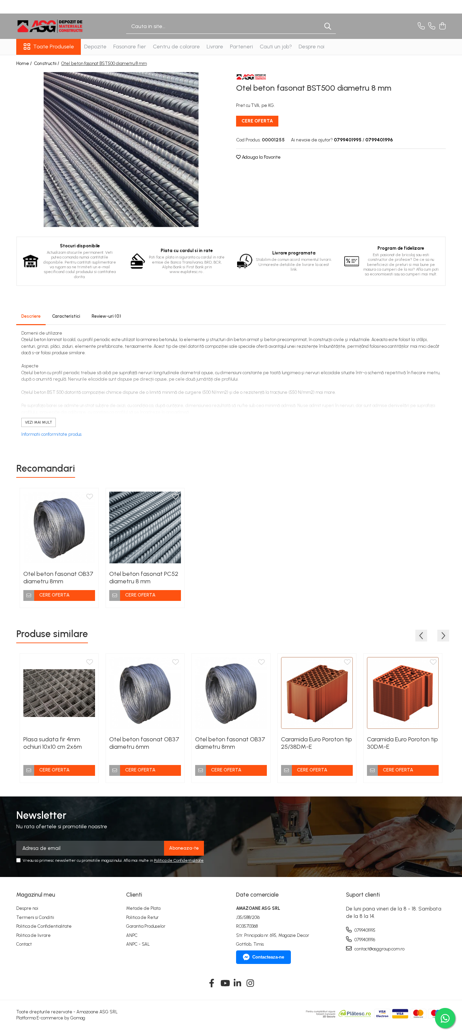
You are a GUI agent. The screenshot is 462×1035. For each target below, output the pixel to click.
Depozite (95, 46)
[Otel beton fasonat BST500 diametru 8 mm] (121, 149)
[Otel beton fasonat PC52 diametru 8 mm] (145, 527)
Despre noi (311, 46)
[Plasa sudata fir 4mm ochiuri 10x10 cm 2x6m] (59, 693)
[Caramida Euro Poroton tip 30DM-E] (403, 693)
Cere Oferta (257, 121)
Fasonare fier (129, 46)
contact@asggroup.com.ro (379, 948)
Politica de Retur (142, 917)
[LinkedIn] (238, 983)
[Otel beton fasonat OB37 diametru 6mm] (145, 693)
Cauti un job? (276, 46)
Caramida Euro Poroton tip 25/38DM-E (316, 743)
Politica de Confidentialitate (179, 860)
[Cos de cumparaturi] (442, 26)
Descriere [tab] (31, 316)
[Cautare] (328, 26)
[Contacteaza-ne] (421, 26)
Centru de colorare (176, 46)
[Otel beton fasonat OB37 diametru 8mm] (59, 527)
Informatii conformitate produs (51, 434)
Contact (24, 944)
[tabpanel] (121, 149)
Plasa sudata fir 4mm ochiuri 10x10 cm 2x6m (52, 743)
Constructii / (47, 63)
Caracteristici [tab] (66, 316)
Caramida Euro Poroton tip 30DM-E (402, 743)
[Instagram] (250, 983)
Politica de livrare (33, 935)
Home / (24, 63)
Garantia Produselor (145, 926)
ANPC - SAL (138, 944)
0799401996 (364, 939)
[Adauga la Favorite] (89, 497)
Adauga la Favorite (261, 157)
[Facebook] (212, 983)
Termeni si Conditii (35, 917)
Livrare (215, 46)
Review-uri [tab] (106, 316)
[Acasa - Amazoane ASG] (50, 26)
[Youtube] (225, 983)
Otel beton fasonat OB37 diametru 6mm (144, 743)
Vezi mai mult (38, 422)
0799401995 (364, 930)
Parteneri (241, 46)
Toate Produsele (53, 46)
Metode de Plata (143, 908)
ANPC (132, 935)
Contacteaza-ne (268, 957)
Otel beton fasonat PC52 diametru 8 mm (143, 577)
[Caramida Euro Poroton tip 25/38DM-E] (317, 693)
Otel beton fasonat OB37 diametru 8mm (58, 577)
